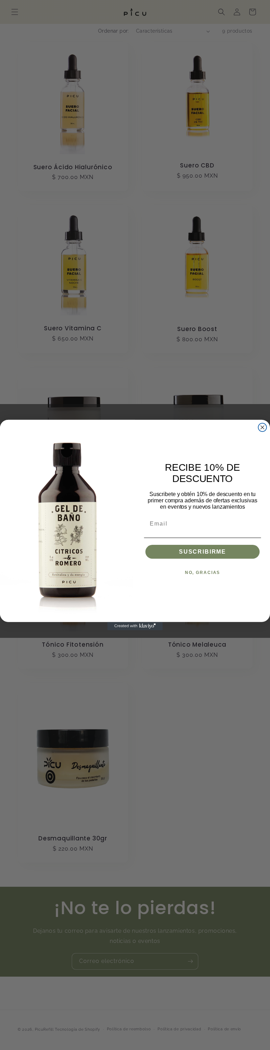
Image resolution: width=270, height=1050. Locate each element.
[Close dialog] (262, 427)
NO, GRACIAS (202, 572)
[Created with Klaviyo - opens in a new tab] (135, 626)
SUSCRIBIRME (202, 552)
